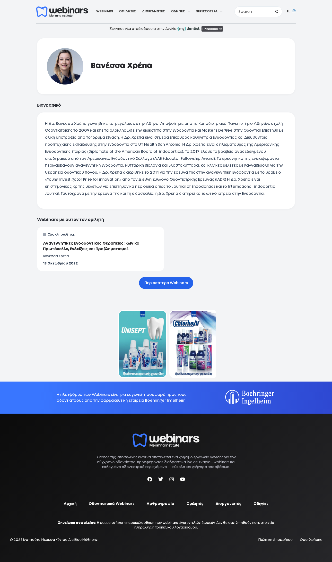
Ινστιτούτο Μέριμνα (39, 540)
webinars (221, 462)
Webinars (104, 11)
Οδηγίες (178, 11)
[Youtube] (182, 480)
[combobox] (253, 11)
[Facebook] (149, 480)
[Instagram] (171, 480)
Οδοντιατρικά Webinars (111, 504)
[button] (291, 11)
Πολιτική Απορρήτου (275, 540)
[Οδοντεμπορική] (140, 313)
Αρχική (70, 504)
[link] (140, 344)
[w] (62, 11)
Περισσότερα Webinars (166, 283)
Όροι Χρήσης (311, 540)
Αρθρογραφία (160, 504)
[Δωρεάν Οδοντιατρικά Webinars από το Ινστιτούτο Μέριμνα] (166, 436)
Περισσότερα (207, 11)
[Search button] (277, 12)
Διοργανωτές (153, 11)
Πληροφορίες (212, 29)
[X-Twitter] (160, 480)
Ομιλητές (127, 11)
